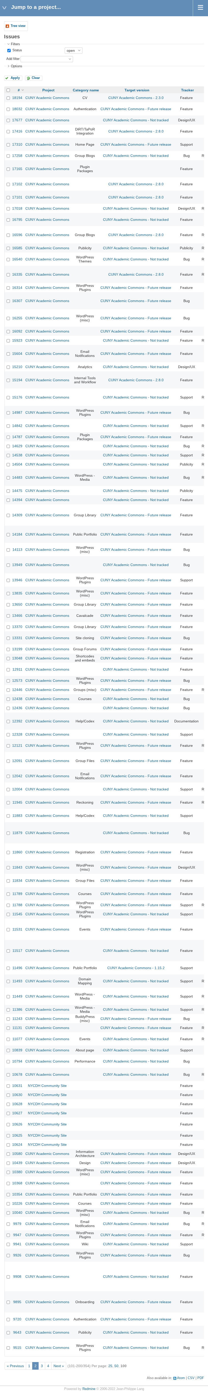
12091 (17, 761)
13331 (17, 638)
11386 (17, 1009)
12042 (17, 776)
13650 (17, 604)
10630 (17, 1095)
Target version (137, 90)
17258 (17, 156)
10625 (17, 1135)
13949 (17, 565)
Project (48, 90)
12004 (17, 789)
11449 (17, 996)
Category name (86, 90)
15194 (17, 380)
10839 (17, 1050)
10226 (17, 1203)
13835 (17, 593)
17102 (17, 184)
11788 (17, 905)
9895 (17, 1302)
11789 (17, 894)
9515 (17, 1348)
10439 (17, 1163)
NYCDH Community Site (47, 1086)
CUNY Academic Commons (47, 98)
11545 (17, 914)
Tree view (18, 26)
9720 (17, 1319)
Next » (59, 1366)
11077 (17, 1039)
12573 (17, 680)
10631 (17, 1086)
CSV (191, 1378)
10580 (17, 1154)
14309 (17, 515)
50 (116, 1366)
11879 (17, 833)
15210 (17, 367)
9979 (17, 1224)
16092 (17, 331)
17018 (17, 208)
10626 (17, 1124)
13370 (17, 627)
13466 (17, 616)
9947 (17, 1235)
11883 (17, 816)
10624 (17, 1144)
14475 (17, 491)
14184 (17, 534)
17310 (17, 144)
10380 (17, 1172)
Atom (181, 1378)
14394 (17, 500)
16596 (17, 235)
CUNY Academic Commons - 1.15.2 (136, 968)
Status (16, 50)
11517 (17, 951)
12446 (17, 690)
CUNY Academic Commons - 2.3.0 (136, 98)
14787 (17, 437)
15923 (17, 340)
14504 (17, 464)
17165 (17, 169)
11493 (17, 981)
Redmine (88, 1389)
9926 (17, 1255)
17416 (17, 131)
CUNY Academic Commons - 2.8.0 (136, 131)
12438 (17, 699)
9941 (17, 1244)
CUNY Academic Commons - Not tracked (136, 120)
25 (110, 1366)
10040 (17, 1213)
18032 (17, 109)
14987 (17, 412)
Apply (15, 78)
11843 (17, 867)
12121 (17, 745)
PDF (200, 1378)
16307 (17, 301)
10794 (17, 1061)
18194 (17, 98)
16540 (17, 259)
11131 (17, 1028)
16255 (17, 318)
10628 (17, 1104)
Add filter (13, 59)
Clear (36, 78)
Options (16, 66)
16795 (17, 220)
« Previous (15, 1366)
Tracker (187, 90)
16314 (17, 288)
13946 (17, 580)
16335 (17, 274)
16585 (17, 248)
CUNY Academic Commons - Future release (135, 109)
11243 (17, 1019)
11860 (17, 852)
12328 (17, 734)
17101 (17, 197)
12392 (17, 721)
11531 (17, 929)
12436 (17, 708)
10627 (17, 1113)
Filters (15, 44)
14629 (17, 446)
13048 (17, 658)
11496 (17, 968)
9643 (17, 1332)
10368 (17, 1183)
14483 (17, 477)
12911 (17, 669)
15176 (17, 397)
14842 (17, 426)
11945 (17, 802)
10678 (17, 1074)
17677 (17, 120)
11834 (17, 881)
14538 (17, 455)
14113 (17, 550)
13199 (17, 649)
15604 (17, 354)
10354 (17, 1194)
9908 (17, 1276)
